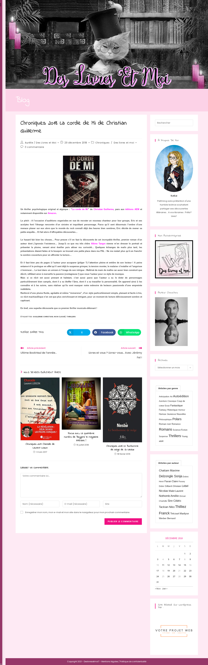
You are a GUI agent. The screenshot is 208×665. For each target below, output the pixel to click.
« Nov (158, 588)
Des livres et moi (124, 142)
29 (185, 576)
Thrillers (71, 316)
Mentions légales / (110, 661)
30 (190, 576)
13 (174, 565)
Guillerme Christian (43, 316)
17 (157, 570)
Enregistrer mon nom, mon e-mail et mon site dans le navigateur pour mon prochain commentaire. (77, 512)
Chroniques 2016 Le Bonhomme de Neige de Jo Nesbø (122, 448)
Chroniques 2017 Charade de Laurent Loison (40, 446)
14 (179, 565)
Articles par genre (168, 388)
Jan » (164, 588)
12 (168, 565)
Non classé (59, 316)
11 (163, 565)
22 (185, 570)
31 (157, 582)
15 (185, 565)
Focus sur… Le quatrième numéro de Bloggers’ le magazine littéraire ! (81, 437)
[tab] (168, 388)
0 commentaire (34, 147)
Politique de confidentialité (133, 661)
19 (168, 570)
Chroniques (102, 142)
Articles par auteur (168, 463)
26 (168, 576)
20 (174, 570)
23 (190, 570)
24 (157, 576)
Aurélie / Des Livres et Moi (40, 142)
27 (174, 576)
